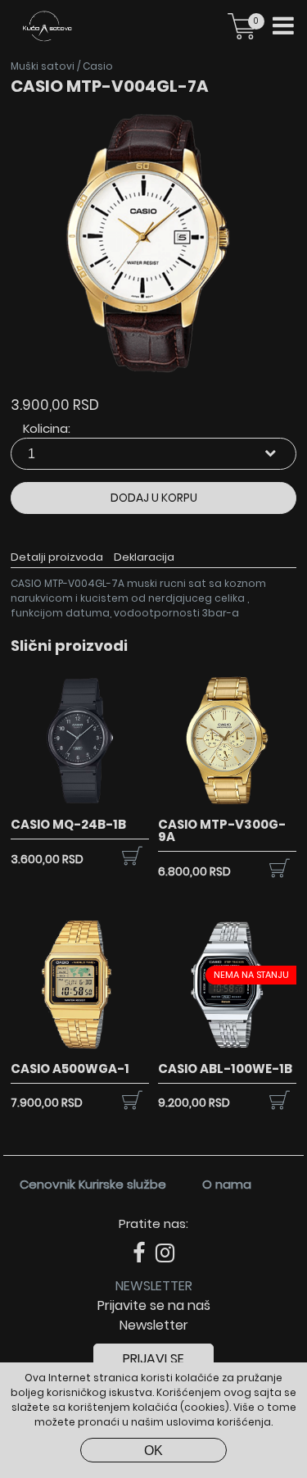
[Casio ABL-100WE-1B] (227, 1050)
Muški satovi (42, 66)
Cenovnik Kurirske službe (93, 1184)
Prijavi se (153, 1358)
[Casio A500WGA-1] (80, 1050)
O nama (226, 1184)
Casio (98, 66)
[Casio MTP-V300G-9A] (227, 806)
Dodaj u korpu (154, 497)
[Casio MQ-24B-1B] (80, 806)
